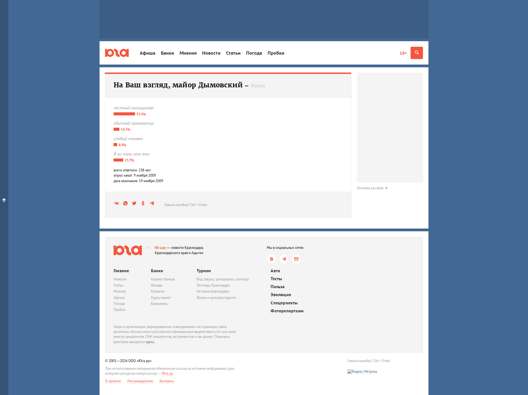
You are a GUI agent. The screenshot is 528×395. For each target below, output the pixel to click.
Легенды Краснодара (213, 285)
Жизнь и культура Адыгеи (216, 297)
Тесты (276, 278)
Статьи (233, 53)
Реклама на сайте (370, 188)
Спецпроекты (284, 302)
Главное (121, 270)
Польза (278, 286)
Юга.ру (160, 247)
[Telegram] (284, 259)
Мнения (188, 53)
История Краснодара (213, 291)
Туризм (204, 270)
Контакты (167, 381)
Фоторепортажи (287, 310)
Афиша (147, 53)
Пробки (276, 53)
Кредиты (158, 291)
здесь (149, 342)
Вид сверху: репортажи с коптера (223, 279)
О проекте (113, 381)
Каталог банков (163, 279)
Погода (254, 53)
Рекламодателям (140, 381)
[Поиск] (417, 53)
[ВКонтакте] (271, 259)
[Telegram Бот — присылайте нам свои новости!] (296, 259)
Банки (167, 53)
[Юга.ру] (117, 53)
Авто (275, 270)
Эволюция (281, 294)
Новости (211, 53)
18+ (403, 53)
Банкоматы (159, 303)
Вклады (157, 285)
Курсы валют (161, 297)
